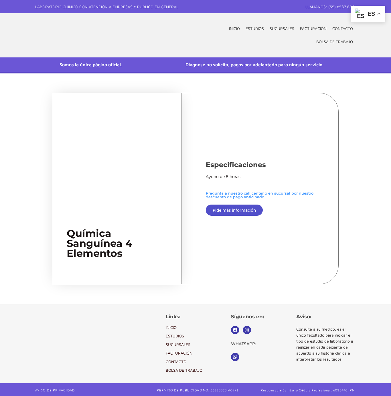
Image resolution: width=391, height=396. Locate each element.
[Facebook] (235, 330)
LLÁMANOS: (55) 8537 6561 (330, 6)
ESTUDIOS (255, 28)
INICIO (234, 28)
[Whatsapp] (235, 357)
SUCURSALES (282, 28)
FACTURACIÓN (313, 28)
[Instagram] (247, 330)
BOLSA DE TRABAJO (334, 41)
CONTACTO (342, 28)
